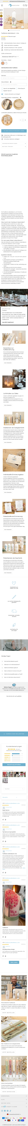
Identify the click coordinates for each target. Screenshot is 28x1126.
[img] (5, 805)
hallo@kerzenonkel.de (14, 688)
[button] (4, 36)
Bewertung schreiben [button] (14, 764)
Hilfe (3, 1099)
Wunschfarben (6, 63)
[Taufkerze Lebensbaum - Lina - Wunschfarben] (3, 201)
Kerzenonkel (5, 1096)
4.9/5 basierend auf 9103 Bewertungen (17, 1)
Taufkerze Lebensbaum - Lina (12, 803)
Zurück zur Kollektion (15, 733)
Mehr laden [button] (14, 962)
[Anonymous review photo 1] (14, 905)
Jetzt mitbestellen (8, 362)
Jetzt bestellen (8, 1012)
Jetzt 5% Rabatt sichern (9, 1106)
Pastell (2, 63)
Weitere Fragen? (7, 146)
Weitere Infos (5, 1103)
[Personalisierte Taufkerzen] (14, 988)
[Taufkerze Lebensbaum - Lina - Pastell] (2, 201)
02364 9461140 (18, 690)
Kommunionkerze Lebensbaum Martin (10, 283)
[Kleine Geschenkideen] (14, 1068)
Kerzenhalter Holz (17, 277)
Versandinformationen (9, 143)
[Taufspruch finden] (14, 645)
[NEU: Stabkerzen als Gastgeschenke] (14, 1029)
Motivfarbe (6, 60)
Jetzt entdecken (8, 1091)
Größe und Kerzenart (6, 53)
